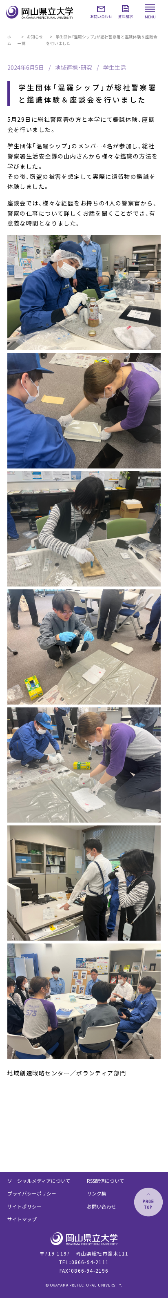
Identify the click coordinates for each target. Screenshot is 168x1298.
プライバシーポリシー (31, 1193)
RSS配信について (105, 1180)
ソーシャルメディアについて (39, 1180)
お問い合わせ (101, 1206)
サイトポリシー (24, 1206)
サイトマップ (22, 1218)
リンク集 (96, 1193)
